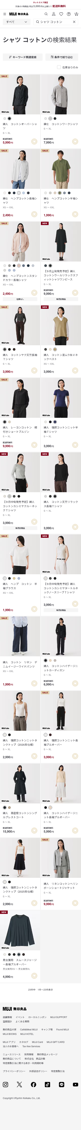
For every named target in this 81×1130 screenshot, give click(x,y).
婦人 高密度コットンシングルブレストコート (20, 817)
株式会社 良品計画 (35, 1058)
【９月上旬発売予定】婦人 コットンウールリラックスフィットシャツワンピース (61, 277)
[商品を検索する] (46, 12)
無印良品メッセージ (47, 1054)
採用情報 (28, 1054)
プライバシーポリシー (14, 1071)
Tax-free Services (31, 1046)
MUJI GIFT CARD (56, 1041)
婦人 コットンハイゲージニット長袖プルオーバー (61, 817)
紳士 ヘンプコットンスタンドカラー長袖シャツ (20, 280)
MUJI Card (37, 1041)
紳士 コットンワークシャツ (61, 126)
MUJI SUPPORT (58, 1017)
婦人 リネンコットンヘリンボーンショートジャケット (61, 888)
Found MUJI (62, 1029)
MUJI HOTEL (27, 1033)
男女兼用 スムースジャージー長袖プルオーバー (20, 964)
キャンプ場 (47, 1029)
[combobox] (17, 22)
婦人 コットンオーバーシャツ (20, 128)
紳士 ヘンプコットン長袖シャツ (20, 202)
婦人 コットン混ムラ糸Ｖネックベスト (61, 359)
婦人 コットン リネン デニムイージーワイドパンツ (20, 666)
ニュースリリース (12, 1054)
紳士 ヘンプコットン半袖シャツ (61, 202)
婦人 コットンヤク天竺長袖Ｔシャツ (20, 359)
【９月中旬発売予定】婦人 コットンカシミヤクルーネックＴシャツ (20, 508)
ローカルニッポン (37, 1017)
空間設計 (7, 1021)
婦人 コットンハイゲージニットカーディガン (61, 670)
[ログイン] (54, 12)
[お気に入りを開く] (61, 12)
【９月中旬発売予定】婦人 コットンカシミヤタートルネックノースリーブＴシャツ (61, 590)
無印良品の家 (9, 1029)
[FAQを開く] (69, 12)
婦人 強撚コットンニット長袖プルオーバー (61, 744)
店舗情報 (7, 1017)
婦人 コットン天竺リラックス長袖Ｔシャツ (61, 506)
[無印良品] (14, 1009)
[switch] (34, 141)
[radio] (5, 118)
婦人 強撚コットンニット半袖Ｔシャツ (61, 431)
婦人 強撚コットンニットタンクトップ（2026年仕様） (20, 744)
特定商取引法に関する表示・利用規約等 (23, 1063)
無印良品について (12, 1058)
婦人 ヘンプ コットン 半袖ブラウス (20, 588)
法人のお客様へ (11, 1046)
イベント (20, 1017)
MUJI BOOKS (10, 1033)
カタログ (23, 1041)
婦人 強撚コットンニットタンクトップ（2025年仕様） (20, 891)
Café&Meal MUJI (28, 1029)
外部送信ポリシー (38, 1071)
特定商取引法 (58, 1071)
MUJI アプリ (9, 1041)
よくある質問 (22, 1021)
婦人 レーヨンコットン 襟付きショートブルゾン (20, 431)
